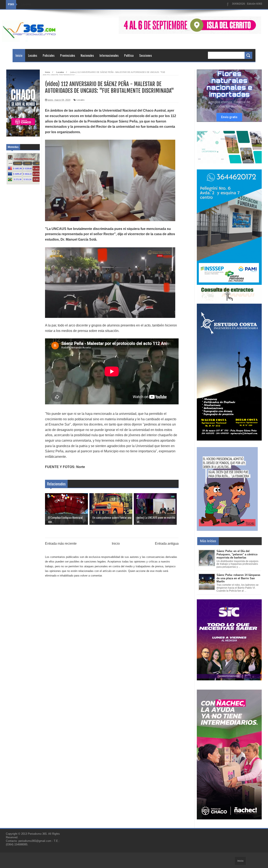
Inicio (18, 55)
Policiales (48, 55)
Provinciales (67, 55)
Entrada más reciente (61, 543)
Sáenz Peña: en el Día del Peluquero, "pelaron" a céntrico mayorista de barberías (237, 554)
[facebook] (228, 4)
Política (129, 55)
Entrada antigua (167, 543)
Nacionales (87, 55)
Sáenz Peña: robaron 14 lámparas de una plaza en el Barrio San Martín (238, 578)
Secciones (145, 55)
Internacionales (109, 55)
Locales (32, 55)
